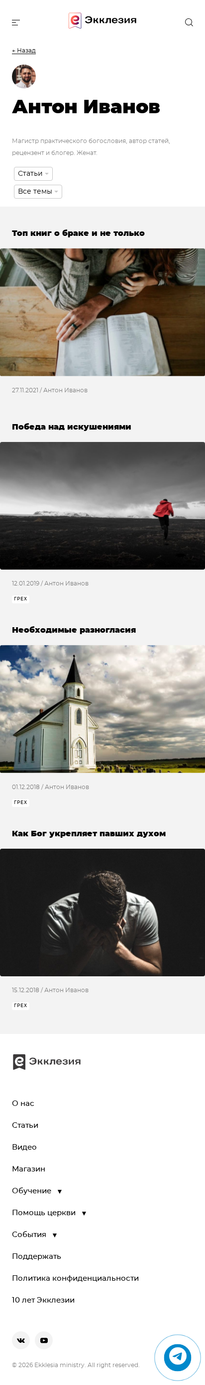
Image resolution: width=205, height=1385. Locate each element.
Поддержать (36, 1256)
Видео (24, 1147)
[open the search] (189, 22)
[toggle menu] (16, 22)
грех (20, 599)
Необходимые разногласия (74, 630)
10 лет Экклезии (43, 1300)
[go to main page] (102, 22)
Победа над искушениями (71, 427)
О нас (23, 1103)
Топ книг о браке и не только (78, 233)
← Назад (24, 51)
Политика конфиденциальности (75, 1278)
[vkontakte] (21, 1340)
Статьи (25, 1125)
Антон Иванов (65, 390)
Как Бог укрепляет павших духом (89, 834)
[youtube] (44, 1340)
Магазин (28, 1169)
